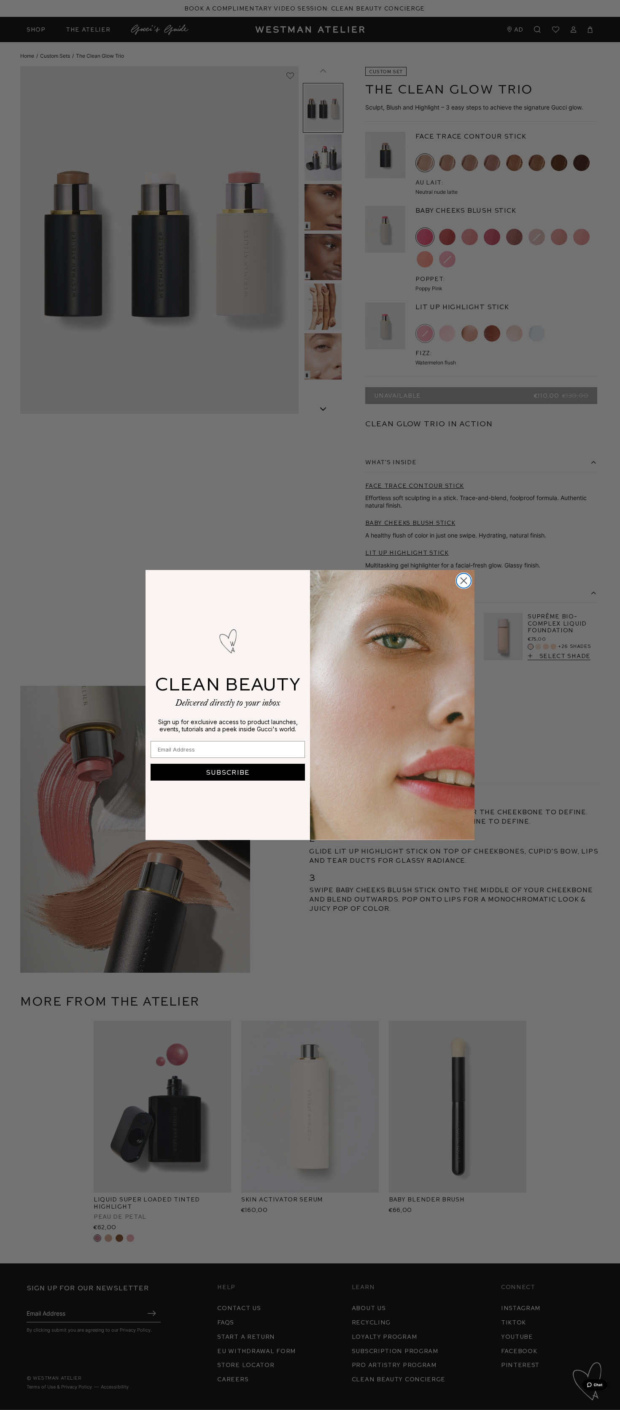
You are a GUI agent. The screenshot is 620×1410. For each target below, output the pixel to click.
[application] (595, 1385)
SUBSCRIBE (228, 772)
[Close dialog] (463, 580)
